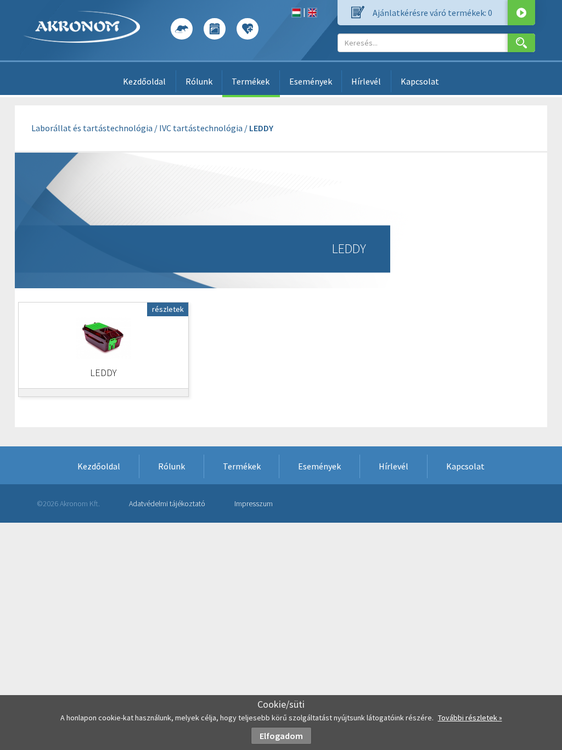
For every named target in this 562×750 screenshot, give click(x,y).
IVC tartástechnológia (201, 127)
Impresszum (253, 503)
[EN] (312, 11)
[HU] (296, 11)
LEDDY (261, 127)
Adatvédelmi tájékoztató (167, 503)
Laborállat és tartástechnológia (92, 127)
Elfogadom (281, 735)
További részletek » (470, 718)
